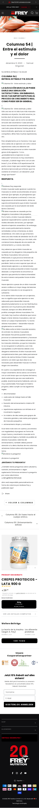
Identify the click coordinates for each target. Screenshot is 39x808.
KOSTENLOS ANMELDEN (19, 704)
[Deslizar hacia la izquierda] (3, 2)
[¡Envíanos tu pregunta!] (11, 454)
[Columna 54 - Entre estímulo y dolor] (16, 109)
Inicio (15, 38)
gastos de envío (20, 593)
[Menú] (2, 13)
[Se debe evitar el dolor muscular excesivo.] (19, 329)
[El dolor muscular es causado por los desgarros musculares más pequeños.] (19, 214)
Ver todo (19, 641)
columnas (21, 38)
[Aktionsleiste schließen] (36, 7)
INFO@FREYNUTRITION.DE (12, 478)
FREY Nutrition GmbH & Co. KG (17, 799)
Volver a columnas (20, 502)
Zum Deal (24, 7)
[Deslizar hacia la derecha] (35, 2)
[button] (32, 13)
